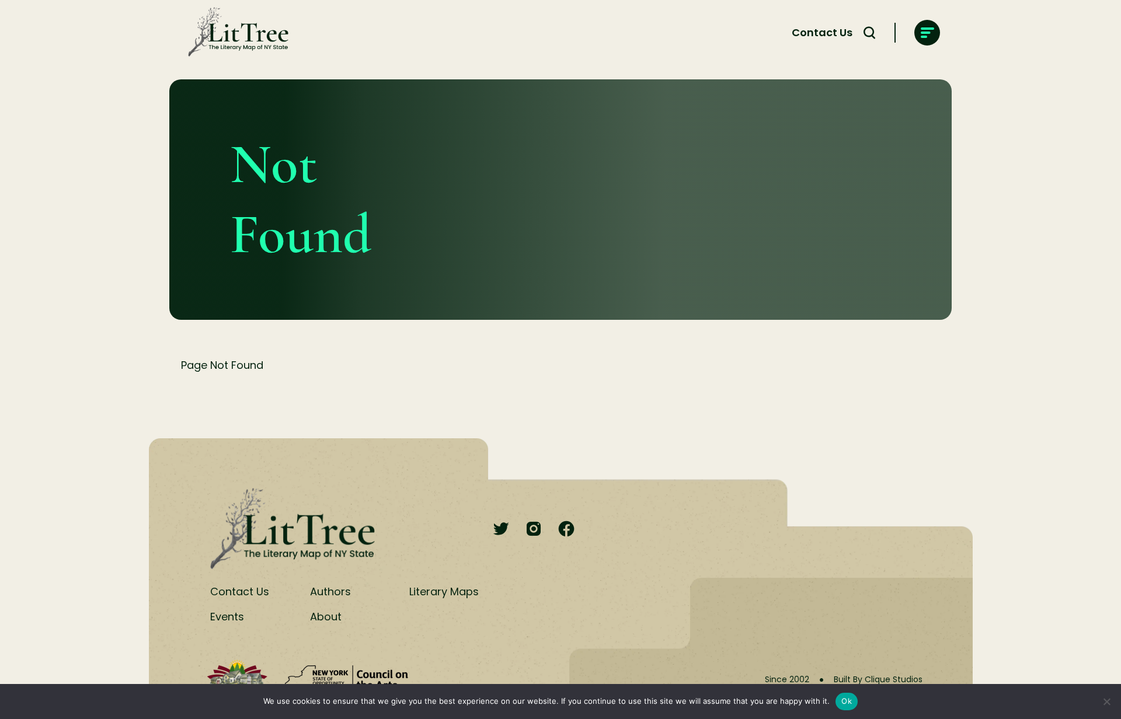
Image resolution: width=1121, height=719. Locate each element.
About (326, 616)
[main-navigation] (927, 33)
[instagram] (533, 529)
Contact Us (822, 32)
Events (227, 616)
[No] (1106, 701)
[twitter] (501, 529)
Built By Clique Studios (878, 679)
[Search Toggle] (869, 32)
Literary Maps (444, 591)
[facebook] (566, 529)
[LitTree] (234, 32)
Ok (846, 701)
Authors (330, 591)
